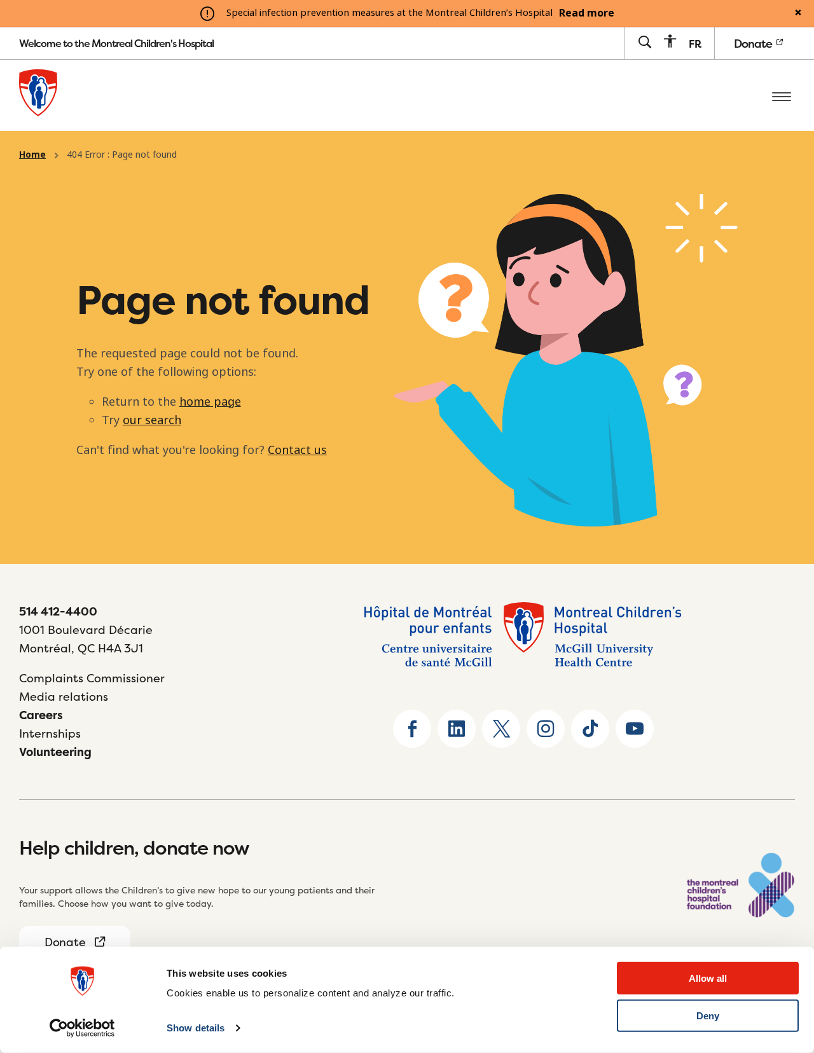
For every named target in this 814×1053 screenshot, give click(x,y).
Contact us (297, 450)
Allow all (708, 978)
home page (210, 402)
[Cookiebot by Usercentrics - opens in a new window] (82, 1028)
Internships (50, 733)
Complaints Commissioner (92, 678)
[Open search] (644, 43)
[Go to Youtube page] (635, 729)
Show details (195, 1027)
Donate (754, 44)
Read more (586, 13)
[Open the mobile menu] (781, 95)
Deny (707, 1015)
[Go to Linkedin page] (457, 729)
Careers (41, 715)
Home (32, 154)
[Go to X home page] (501, 729)
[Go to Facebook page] (412, 729)
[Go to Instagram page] (546, 729)
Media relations (63, 697)
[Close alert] (798, 13)
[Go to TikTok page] (590, 729)
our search (152, 420)
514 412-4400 (58, 611)
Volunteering (55, 752)
